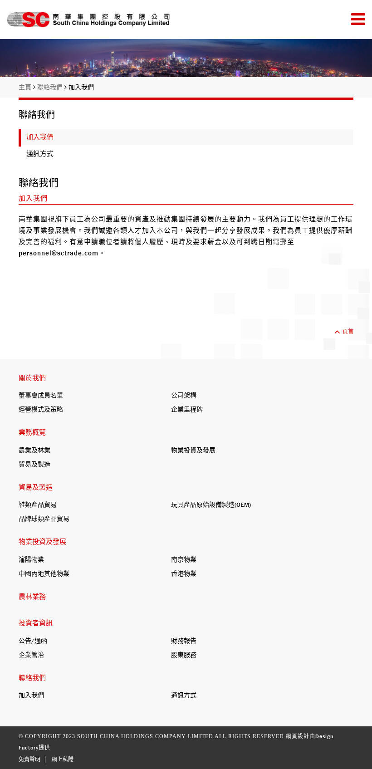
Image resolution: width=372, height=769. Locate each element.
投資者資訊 (36, 622)
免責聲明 (29, 759)
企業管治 (31, 655)
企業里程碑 (187, 409)
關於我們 (32, 377)
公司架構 (183, 395)
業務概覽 (32, 432)
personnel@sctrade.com (58, 253)
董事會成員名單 (41, 395)
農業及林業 (34, 450)
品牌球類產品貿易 (44, 518)
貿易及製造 (34, 464)
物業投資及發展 (193, 450)
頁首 (348, 331)
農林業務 (32, 596)
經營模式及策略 (41, 409)
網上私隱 (62, 759)
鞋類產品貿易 (38, 504)
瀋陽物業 (31, 559)
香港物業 (183, 573)
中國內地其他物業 (44, 573)
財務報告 (183, 641)
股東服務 (183, 655)
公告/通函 (33, 641)
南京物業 (183, 559)
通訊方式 (40, 153)
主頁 (26, 87)
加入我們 (81, 87)
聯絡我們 (50, 87)
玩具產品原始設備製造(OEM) (211, 504)
